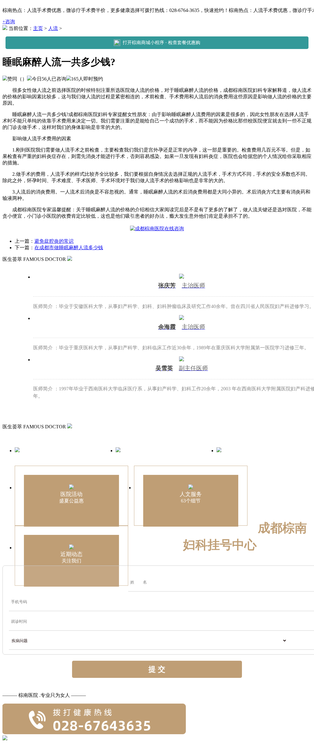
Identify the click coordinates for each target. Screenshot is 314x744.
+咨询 (8, 21)
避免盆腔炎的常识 (54, 241)
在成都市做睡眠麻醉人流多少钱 (68, 247)
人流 (53, 28)
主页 (38, 28)
